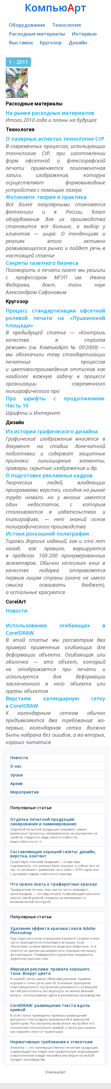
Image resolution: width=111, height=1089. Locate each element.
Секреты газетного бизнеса (42, 262)
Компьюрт (55, 7)
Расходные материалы (37, 33)
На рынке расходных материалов (50, 112)
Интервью (84, 33)
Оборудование (27, 25)
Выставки (21, 42)
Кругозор (51, 42)
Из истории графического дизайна (52, 431)
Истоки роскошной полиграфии (47, 533)
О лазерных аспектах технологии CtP (55, 138)
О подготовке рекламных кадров (49, 475)
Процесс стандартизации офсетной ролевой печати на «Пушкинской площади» (55, 317)
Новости (17, 610)
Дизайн (78, 42)
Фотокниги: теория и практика (46, 196)
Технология (66, 25)
